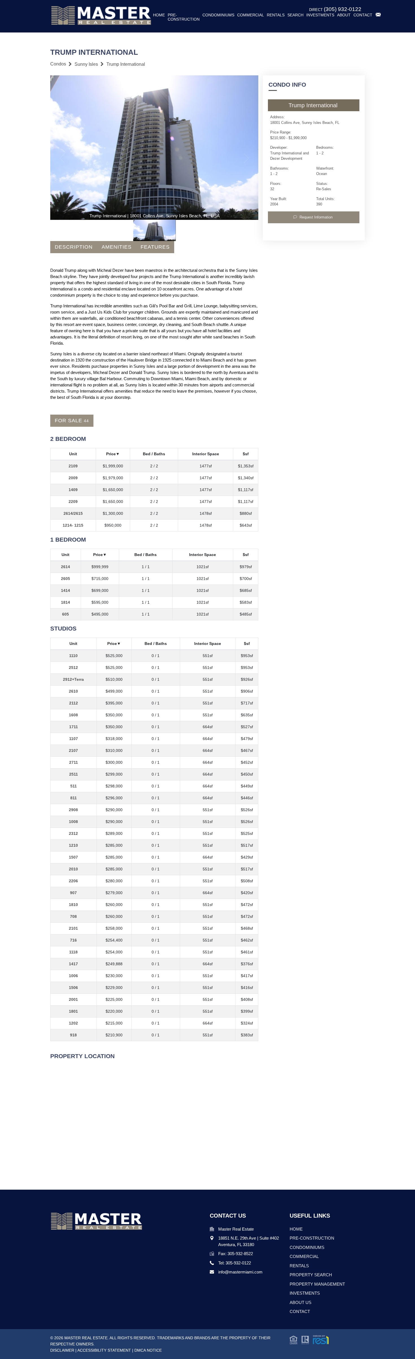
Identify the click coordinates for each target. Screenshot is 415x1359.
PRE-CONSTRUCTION (312, 1238)
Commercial (250, 15)
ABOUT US (300, 1302)
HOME (296, 1229)
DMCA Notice (148, 1350)
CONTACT (300, 1311)
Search (295, 15)
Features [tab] (155, 247)
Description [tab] (74, 247)
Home (159, 15)
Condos (58, 64)
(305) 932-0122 (342, 9)
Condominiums (218, 15)
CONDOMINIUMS (307, 1247)
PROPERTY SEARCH (311, 1274)
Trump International (125, 64)
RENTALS (299, 1265)
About (344, 15)
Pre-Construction (184, 17)
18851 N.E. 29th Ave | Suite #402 (248, 1238)
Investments (320, 15)
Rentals (276, 15)
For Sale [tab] (72, 420)
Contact (362, 15)
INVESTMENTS (305, 1293)
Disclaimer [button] (62, 1350)
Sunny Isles (86, 64)
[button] (309, 1339)
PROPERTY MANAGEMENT (317, 1284)
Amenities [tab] (117, 247)
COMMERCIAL (304, 1256)
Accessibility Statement (104, 1350)
